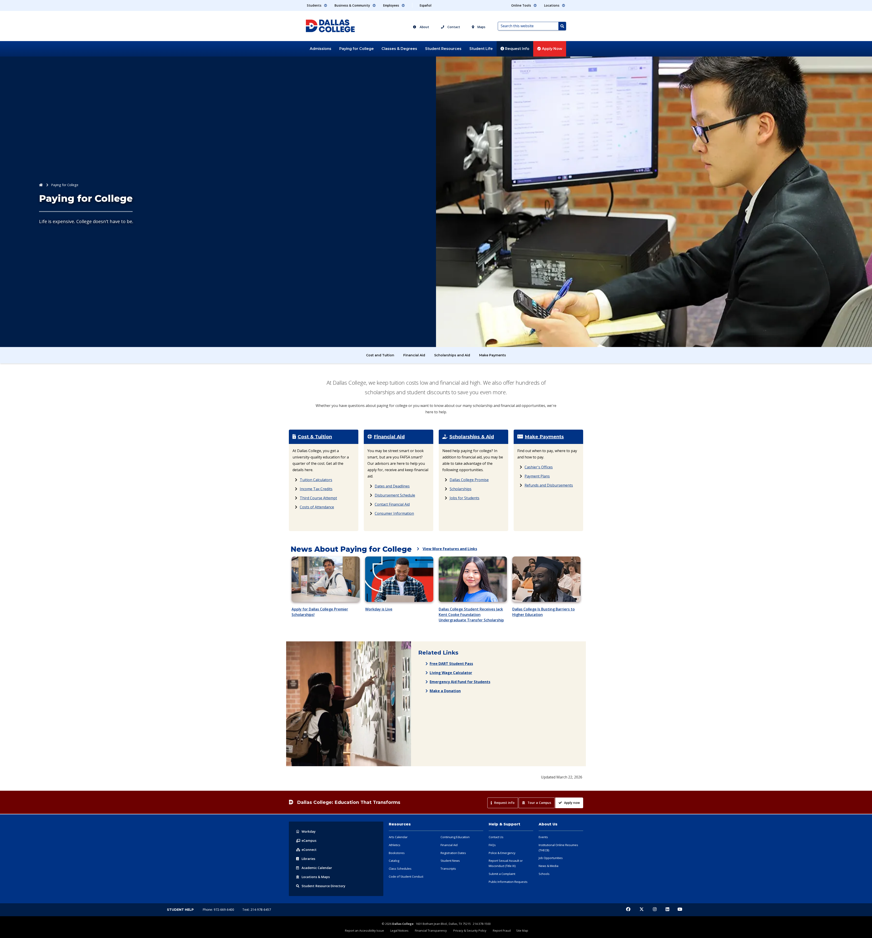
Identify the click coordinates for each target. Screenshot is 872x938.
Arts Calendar (398, 837)
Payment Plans (537, 476)
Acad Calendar (317, 868)
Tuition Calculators (316, 479)
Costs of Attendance (317, 507)
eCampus (309, 840)
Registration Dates (453, 853)
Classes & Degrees (399, 49)
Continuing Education (455, 837)
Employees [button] (391, 5)
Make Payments (492, 355)
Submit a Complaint (502, 874)
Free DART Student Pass (451, 663)
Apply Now (551, 49)
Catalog (394, 861)
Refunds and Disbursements (549, 485)
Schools (544, 874)
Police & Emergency (502, 853)
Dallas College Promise (469, 479)
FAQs (492, 845)
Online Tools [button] (521, 5)
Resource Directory (323, 886)
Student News (450, 861)
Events (543, 837)
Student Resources (443, 49)
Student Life (481, 49)
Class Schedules (400, 869)
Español (425, 5)
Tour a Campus (539, 802)
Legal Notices (399, 930)
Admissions (320, 49)
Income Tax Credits (316, 488)
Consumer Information (394, 513)
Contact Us (496, 837)
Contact (453, 27)
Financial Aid (414, 355)
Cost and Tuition (380, 355)
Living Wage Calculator (451, 672)
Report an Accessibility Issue (364, 930)
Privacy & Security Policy (469, 930)
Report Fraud (502, 930)
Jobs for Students (464, 497)
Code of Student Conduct (406, 876)
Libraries (308, 859)
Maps (480, 27)
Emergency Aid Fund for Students (460, 681)
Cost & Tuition (315, 436)
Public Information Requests (508, 882)
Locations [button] (552, 5)
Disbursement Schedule (395, 495)
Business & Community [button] (352, 5)
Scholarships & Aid (471, 436)
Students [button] (314, 5)
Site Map (522, 930)
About (424, 27)
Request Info (516, 49)
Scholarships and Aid (452, 355)
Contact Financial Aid (392, 504)
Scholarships (460, 488)
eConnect (309, 849)
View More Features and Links (450, 548)
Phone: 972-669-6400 (219, 909)
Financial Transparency (431, 930)
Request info (504, 802)
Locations (316, 877)
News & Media (548, 866)
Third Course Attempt (318, 497)
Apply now (572, 802)
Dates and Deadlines (392, 486)
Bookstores (397, 853)
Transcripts (448, 869)
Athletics (394, 845)
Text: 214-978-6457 (256, 909)
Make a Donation (445, 690)
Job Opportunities (551, 858)
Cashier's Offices (539, 467)
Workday (309, 831)
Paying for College (356, 49)
